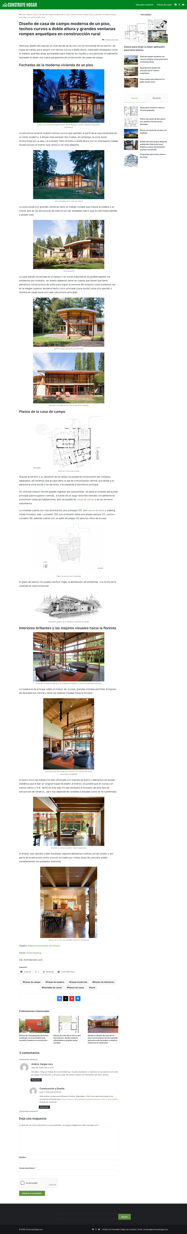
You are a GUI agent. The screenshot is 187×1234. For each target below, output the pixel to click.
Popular (134, 98)
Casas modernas (78, 982)
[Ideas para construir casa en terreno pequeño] (131, 111)
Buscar (124, 1217)
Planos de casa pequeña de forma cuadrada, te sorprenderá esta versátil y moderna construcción (33, 1037)
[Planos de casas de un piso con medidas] (131, 134)
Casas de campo (32, 982)
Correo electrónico (27, 1168)
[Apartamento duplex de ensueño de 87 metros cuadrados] (131, 71)
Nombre (23, 1157)
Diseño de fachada (44, 125)
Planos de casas (164, 4)
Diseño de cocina (55, 940)
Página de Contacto (128, 1229)
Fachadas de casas (52, 987)
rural (92, 987)
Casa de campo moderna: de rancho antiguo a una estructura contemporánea (154, 59)
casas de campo (85, 499)
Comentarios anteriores (28, 1059)
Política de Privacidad (111, 1229)
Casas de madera (55, 982)
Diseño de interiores (104, 982)
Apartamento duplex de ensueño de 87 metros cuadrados (150, 70)
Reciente (157, 98)
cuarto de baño (96, 510)
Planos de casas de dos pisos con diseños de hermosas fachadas (152, 121)
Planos (29, 14)
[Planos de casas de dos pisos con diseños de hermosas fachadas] (131, 122)
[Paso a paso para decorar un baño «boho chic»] (131, 82)
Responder (36, 1080)
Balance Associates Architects (44, 945)
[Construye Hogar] (20, 5)
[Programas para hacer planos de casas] (131, 160)
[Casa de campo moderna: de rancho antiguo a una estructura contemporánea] (131, 60)
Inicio (23, 14)
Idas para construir (144, 4)
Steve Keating (33, 952)
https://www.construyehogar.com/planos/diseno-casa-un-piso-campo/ (90, 1099)
